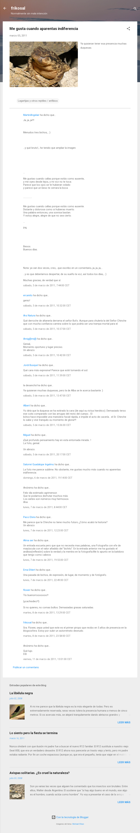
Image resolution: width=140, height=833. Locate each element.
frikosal (18, 8)
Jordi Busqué (30, 365)
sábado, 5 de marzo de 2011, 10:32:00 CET (47, 305)
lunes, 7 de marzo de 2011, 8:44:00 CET (45, 507)
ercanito (27, 295)
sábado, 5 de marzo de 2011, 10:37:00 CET (47, 328)
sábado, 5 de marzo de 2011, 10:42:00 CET (47, 355)
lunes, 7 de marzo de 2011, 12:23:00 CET (45, 530)
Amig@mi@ (30, 338)
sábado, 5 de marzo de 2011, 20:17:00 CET (47, 454)
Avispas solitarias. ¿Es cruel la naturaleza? (39, 773)
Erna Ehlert (29, 569)
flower (26, 590)
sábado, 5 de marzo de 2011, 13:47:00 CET (47, 395)
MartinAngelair (31, 115)
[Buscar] (135, 9)
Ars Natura (29, 315)
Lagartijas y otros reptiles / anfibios (38, 100)
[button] (128, 29)
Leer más (124, 722)
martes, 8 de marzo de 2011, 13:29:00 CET (47, 612)
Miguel (26, 435)
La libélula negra (21, 693)
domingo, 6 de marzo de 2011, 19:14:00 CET (47, 477)
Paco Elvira (29, 517)
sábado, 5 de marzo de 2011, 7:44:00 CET (46, 285)
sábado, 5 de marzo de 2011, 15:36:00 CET (47, 425)
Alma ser (28, 540)
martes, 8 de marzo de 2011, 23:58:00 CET (47, 635)
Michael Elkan (78, 824)
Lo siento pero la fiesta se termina (34, 733)
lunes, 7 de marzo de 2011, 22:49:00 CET (45, 580)
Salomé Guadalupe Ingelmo (38, 464)
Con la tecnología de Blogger (72, 817)
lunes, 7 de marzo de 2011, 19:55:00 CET (45, 559)
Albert (26, 405)
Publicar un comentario (26, 667)
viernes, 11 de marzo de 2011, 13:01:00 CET (47, 659)
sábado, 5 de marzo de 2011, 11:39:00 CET (47, 375)
